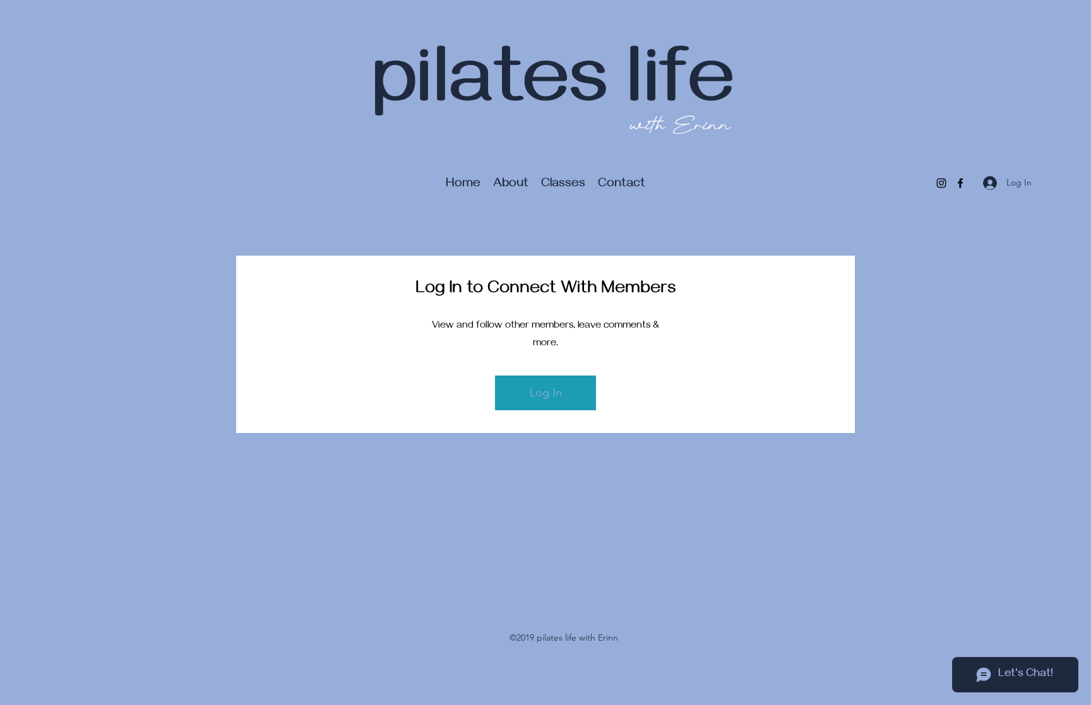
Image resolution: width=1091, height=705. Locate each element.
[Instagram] (941, 183)
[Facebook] (960, 183)
